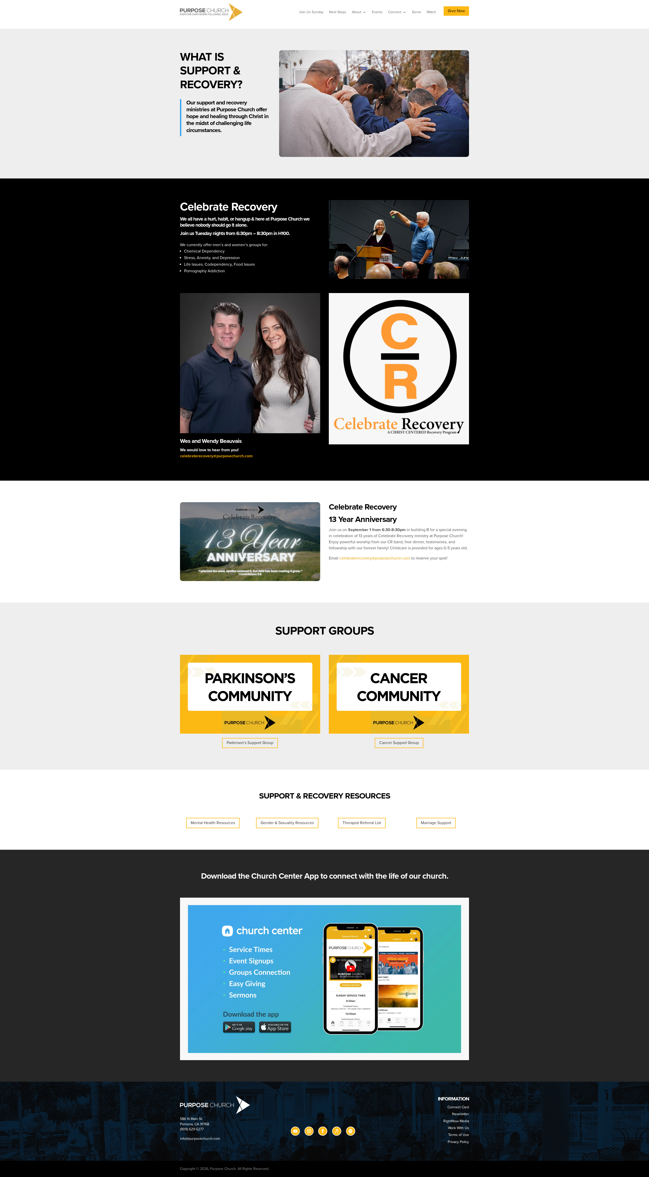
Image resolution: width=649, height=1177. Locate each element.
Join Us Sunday (311, 12)
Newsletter (460, 1114)
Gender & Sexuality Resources (287, 822)
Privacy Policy (458, 1142)
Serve (416, 12)
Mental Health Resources (213, 822)
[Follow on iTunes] (336, 1131)
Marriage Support (436, 822)
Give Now (456, 10)
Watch (431, 12)
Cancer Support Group (399, 742)
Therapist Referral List (361, 822)
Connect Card (458, 1107)
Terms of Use (458, 1135)
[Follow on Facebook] (322, 1131)
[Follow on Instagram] (309, 1131)
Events (377, 12)
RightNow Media (456, 1121)
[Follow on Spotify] (350, 1131)
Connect (394, 12)
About (356, 12)
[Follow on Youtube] (295, 1131)
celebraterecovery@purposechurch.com (216, 456)
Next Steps (337, 12)
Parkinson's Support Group (250, 742)
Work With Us (458, 1128)
